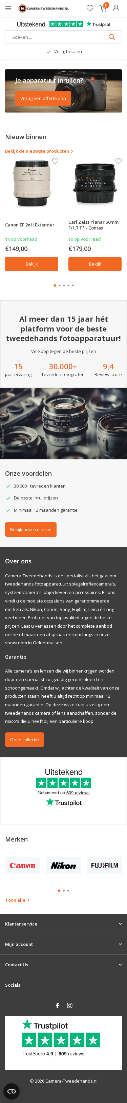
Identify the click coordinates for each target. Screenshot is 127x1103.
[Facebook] (57, 1006)
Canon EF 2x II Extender (30, 225)
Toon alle (15, 900)
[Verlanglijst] (89, 8)
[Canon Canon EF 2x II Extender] (31, 183)
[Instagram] (69, 1006)
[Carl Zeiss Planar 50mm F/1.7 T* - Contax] (95, 183)
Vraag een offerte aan (43, 98)
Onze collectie (24, 739)
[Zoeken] (112, 37)
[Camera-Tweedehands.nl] (43, 8)
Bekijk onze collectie (30, 529)
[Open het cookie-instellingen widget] (11, 1091)
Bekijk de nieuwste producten (37, 151)
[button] (54, 285)
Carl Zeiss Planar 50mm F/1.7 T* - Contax (93, 225)
